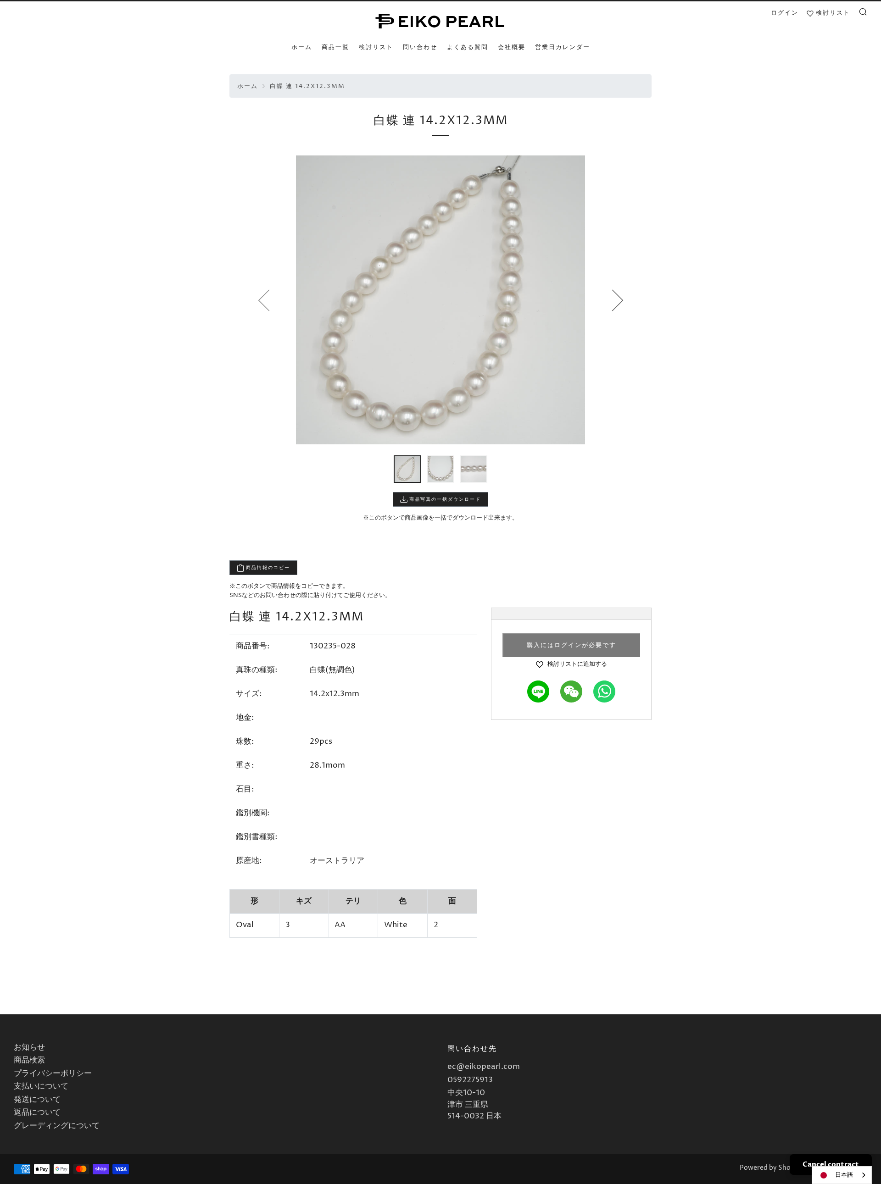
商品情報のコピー (267, 567)
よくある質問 (467, 47)
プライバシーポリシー (53, 1073)
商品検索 (29, 1060)
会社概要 (511, 47)
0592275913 (470, 1079)
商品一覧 (335, 47)
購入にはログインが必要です (571, 645)
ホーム (301, 47)
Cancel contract (831, 1164)
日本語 (844, 1175)
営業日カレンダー (562, 47)
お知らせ (29, 1047)
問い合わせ (420, 47)
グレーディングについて (57, 1125)
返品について (37, 1112)
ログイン (784, 13)
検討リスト (376, 47)
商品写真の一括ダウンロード (444, 499)
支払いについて (41, 1086)
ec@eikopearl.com (483, 1066)
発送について (37, 1099)
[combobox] (842, 1175)
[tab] (407, 469)
